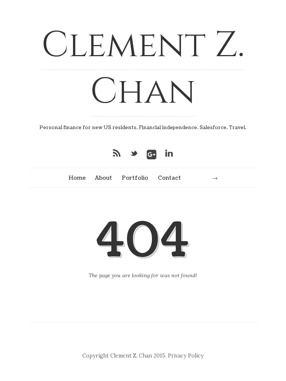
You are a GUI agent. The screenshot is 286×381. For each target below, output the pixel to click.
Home (77, 178)
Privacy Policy (186, 355)
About (103, 178)
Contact (169, 178)
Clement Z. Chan (142, 68)
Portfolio (135, 178)
